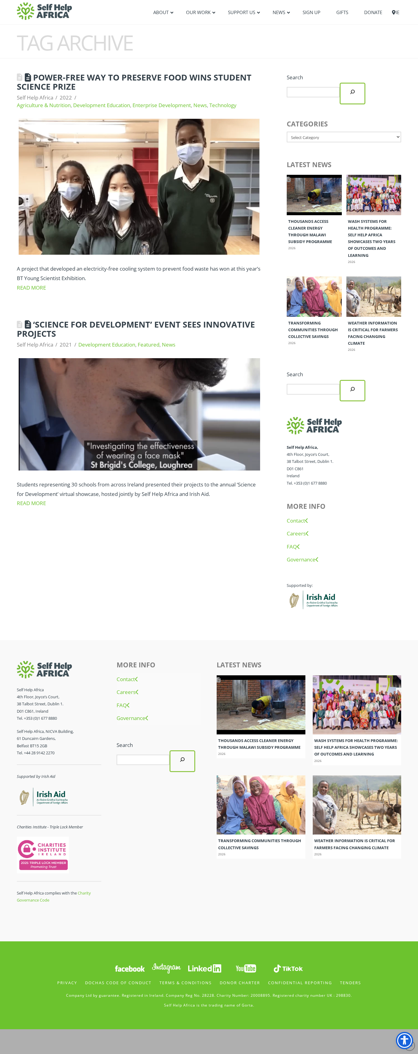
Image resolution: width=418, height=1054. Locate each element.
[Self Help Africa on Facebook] (129, 968)
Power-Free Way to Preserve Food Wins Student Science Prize (134, 82)
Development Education (101, 105)
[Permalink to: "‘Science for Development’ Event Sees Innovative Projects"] (139, 414)
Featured (148, 344)
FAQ (292, 547)
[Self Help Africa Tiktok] (288, 968)
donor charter (240, 982)
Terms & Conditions (185, 982)
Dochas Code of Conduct (118, 982)
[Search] (352, 93)
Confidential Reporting (300, 982)
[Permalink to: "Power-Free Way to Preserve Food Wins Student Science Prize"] (139, 187)
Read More (31, 287)
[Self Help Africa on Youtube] (246, 968)
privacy (67, 982)
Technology (223, 105)
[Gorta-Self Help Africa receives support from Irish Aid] (313, 599)
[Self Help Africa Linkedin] (203, 968)
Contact (296, 521)
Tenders (350, 982)
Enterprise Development (161, 105)
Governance (301, 560)
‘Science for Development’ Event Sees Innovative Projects (136, 329)
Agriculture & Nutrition (44, 105)
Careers (296, 534)
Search (295, 77)
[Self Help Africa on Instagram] (166, 968)
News (200, 105)
